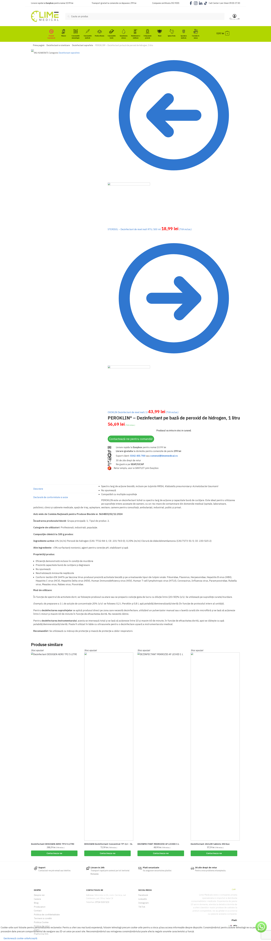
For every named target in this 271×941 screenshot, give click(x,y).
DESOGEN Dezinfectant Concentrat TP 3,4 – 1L (108, 844)
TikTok (141, 906)
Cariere (37, 899)
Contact (38, 910)
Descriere (38, 488)
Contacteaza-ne (54, 853)
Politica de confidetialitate (47, 914)
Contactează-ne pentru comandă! (131, 439)
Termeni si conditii (43, 918)
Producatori (39, 906)
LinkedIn (142, 899)
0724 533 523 (102, 902)
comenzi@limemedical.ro (164, 455)
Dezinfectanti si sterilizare (58, 45)
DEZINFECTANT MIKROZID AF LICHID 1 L (158, 844)
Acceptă (33, 938)
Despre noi (39, 895)
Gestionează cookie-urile (16, 938)
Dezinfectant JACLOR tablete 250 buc (210, 844)
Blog (36, 902)
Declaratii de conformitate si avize (50, 497)
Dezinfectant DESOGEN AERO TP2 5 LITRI (52, 844)
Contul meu (235, 18)
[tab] (67, 489)
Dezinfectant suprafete (82, 45)
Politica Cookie (41, 922)
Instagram (143, 902)
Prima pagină (38, 45)
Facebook (143, 895)
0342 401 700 (137, 455)
